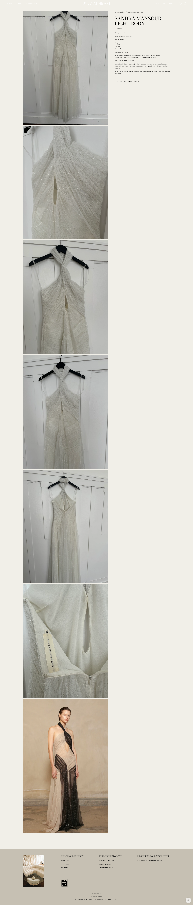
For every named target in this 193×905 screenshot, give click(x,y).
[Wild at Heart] (96, 3)
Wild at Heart (98, 896)
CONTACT (116, 899)
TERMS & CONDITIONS (104, 899)
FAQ (75, 899)
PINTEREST (65, 867)
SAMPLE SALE (121, 12)
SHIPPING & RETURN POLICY (87, 899)
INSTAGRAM (65, 861)
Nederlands (95, 893)
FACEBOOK (65, 864)
